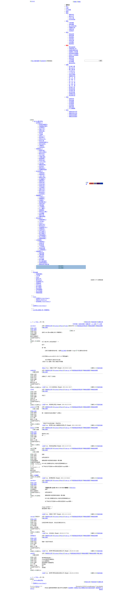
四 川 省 (72, 77)
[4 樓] (43, 446)
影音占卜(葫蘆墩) (73, 55)
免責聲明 (70, 587)
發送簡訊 (71, 37)
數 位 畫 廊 (72, 69)
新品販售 (41, 244)
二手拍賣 (42, 246)
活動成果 (41, 254)
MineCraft (42, 224)
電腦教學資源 (43, 169)
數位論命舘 (72, 47)
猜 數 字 (72, 79)
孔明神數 (71, 60)
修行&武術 (42, 144)
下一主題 (99, 324)
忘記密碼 (68, 9)
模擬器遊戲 (42, 238)
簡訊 (67, 32)
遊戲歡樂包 (42, 219)
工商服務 (39, 240)
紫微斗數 (42, 131)
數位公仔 (71, 16)
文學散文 (42, 197)
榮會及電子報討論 (44, 264)
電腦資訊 (39, 148)
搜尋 (67, 11)
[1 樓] (43, 387)
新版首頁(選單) (73, 115)
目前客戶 (71, 30)
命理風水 (39, 123)
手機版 (91, 183)
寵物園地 (41, 210)
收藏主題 (88, 324)
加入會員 (63, 350)
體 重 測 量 (72, 89)
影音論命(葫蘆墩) (73, 53)
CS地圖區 (36, 475)
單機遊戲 (42, 229)
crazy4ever (33, 325)
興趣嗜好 (39, 195)
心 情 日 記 (72, 71)
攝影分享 (42, 189)
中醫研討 (41, 145)
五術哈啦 (42, 147)
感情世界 (42, 174)
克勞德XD (33, 535)
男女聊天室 (72, 95)
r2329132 (32, 407)
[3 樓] (43, 425)
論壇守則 (71, 98)
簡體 (101, 183)
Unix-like (41, 163)
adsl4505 (32, 553)
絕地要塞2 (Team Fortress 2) (43, 301)
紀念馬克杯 (72, 19)
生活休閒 (39, 171)
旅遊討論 (42, 185)
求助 (67, 97)
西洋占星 (41, 140)
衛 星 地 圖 (72, 92)
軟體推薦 (42, 158)
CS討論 (41, 221)
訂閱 (95, 183)
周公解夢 (71, 61)
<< (31, 322)
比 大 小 (72, 81)
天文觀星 (42, 187)
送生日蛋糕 (72, 74)
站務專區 (39, 251)
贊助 (67, 13)
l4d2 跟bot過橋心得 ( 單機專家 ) (41, 310)
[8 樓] (43, 551)
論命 (67, 45)
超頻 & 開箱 (43, 152)
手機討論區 (42, 156)
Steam (41, 222)
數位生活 (42, 153)
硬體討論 (42, 150)
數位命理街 (72, 63)
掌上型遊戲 (42, 236)
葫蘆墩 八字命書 (73, 51)
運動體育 (42, 180)
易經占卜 (42, 135)
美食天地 (42, 203)
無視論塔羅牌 (43, 142)
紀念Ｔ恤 (71, 17)
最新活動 (71, 106)
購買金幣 (71, 35)
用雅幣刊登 (72, 27)
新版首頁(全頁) (73, 111)
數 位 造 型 (72, 68)
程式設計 (41, 166)
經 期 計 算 (72, 87)
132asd (32, 389)
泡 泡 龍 (72, 82)
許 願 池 (72, 84)
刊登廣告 (71, 22)
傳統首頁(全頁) (73, 113)
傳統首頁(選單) (73, 116)
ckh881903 (33, 370)
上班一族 (42, 176)
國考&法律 (42, 177)
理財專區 (41, 205)
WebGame (42, 230)
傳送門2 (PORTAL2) (41, 300)
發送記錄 (71, 40)
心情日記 (41, 257)
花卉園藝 (41, 213)
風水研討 (42, 137)
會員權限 (71, 102)
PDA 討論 (41, 155)
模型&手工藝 (43, 211)
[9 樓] (43, 573)
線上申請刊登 (72, 26)
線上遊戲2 (42, 233)
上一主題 (94, 324)
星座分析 (71, 58)
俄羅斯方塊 (72, 76)
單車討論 (42, 182)
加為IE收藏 (82, 324)
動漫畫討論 (42, 202)
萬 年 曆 (72, 85)
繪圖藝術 (42, 198)
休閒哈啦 (42, 172)
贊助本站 (71, 14)
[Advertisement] (95, 317)
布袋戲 (41, 200)
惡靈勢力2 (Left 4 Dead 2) (42, 298)
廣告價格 (71, 24)
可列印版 (75, 324)
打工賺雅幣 (72, 108)
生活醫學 (42, 179)
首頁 (67, 110)
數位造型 (41, 256)
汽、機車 (42, 208)
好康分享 (41, 243)
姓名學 (41, 132)
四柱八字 (42, 129)
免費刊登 (71, 29)
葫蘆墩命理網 (43, 126)
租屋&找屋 (42, 248)
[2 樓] (43, 404)
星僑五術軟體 (43, 124)
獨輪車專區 (42, 216)
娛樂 (67, 64)
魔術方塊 (41, 214)
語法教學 (71, 103)
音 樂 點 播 (72, 90)
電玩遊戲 (39, 218)
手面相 (41, 134)
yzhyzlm (32, 516)
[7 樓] (43, 533)
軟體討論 (42, 160)
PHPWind (37, 586)
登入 (67, 6)
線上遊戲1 (42, 232)
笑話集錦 (42, 193)
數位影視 (42, 192)
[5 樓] (43, 478)
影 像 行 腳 (72, 66)
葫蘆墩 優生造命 (73, 50)
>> (38, 322)
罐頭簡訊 (71, 43)
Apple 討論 (42, 161)
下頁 (36, 322)
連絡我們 (98, 587)
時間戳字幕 (72, 93)
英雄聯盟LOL (43, 227)
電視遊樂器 (42, 235)
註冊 (67, 8)
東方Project (42, 225)
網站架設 (42, 168)
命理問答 (42, 127)
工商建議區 (42, 249)
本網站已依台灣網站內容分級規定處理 (84, 587)
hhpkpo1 (32, 427)
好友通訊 (71, 42)
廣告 (67, 21)
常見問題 (71, 105)
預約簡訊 (71, 39)
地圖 (98, 183)
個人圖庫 (41, 259)
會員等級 (71, 100)
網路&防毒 (42, 164)
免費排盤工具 (72, 48)
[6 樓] (43, 514)
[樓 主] (44, 368)
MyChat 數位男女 (38, 121)
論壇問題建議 (43, 262)
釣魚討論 (42, 184)
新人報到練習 (43, 261)
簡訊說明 (71, 34)
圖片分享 (42, 190)
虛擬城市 (42, 241)
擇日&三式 (42, 139)
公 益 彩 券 (72, 72)
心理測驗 (42, 206)
